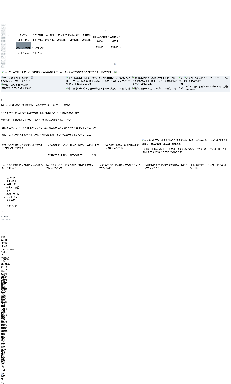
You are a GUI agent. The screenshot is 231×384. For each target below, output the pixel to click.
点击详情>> (23, 40)
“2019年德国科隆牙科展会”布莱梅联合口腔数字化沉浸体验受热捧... (36, 120)
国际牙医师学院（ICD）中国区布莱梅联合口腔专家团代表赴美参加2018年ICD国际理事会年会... (50, 128)
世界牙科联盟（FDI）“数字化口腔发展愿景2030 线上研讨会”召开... (35, 105)
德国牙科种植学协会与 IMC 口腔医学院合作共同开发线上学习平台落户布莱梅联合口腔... (46, 135)
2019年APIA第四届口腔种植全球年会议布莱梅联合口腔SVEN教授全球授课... (41, 113)
